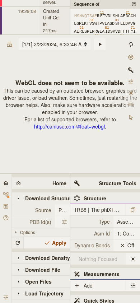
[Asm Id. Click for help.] (91, 233)
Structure (95, 198)
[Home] (5, 183)
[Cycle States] (100, 44)
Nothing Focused (98, 258)
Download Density (47, 257)
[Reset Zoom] (130, 44)
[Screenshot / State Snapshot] (130, 57)
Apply (59, 242)
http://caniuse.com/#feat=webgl (69, 126)
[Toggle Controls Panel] (130, 70)
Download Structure (47, 198)
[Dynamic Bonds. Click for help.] (91, 245)
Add (88, 285)
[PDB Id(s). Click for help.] (33, 222)
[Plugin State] (5, 206)
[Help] (5, 217)
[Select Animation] (9, 44)
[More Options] (64, 222)
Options (27, 232)
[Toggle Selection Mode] (130, 117)
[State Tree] (5, 194)
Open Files (38, 281)
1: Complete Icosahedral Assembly (128, 233)
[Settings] (5, 297)
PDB (64, 210)
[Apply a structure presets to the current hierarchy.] (133, 209)
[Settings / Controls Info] (130, 81)
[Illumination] (130, 93)
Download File (42, 269)
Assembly (128, 221)
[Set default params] (17, 242)
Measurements (102, 274)
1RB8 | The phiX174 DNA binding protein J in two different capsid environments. (99, 209)
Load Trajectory (44, 293)
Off (130, 245)
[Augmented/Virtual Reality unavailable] (130, 104)
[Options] (133, 285)
